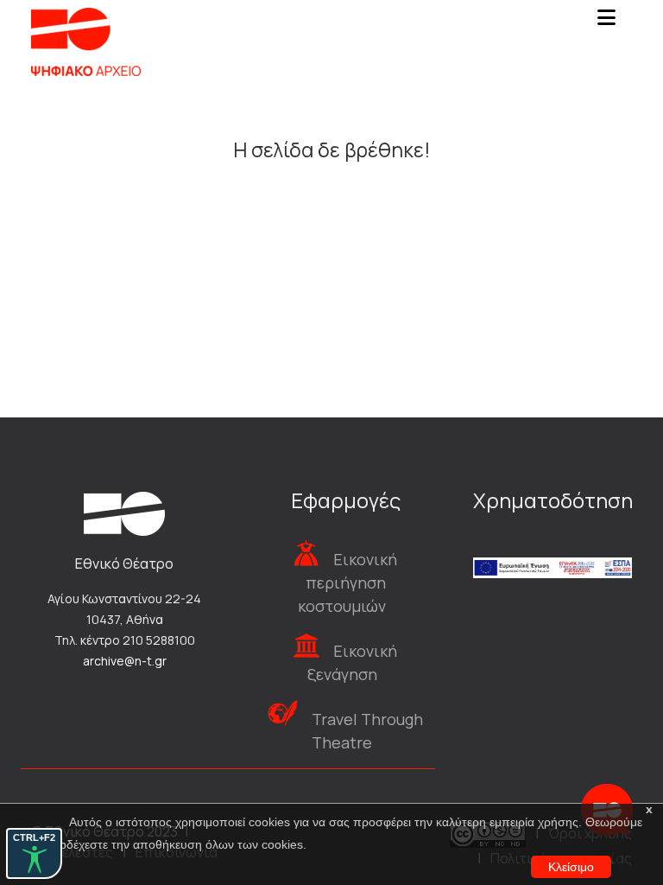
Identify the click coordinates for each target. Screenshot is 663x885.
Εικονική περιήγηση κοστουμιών (347, 582)
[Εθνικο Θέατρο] (124, 512)
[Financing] (552, 544)
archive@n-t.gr (125, 661)
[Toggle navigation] (606, 22)
